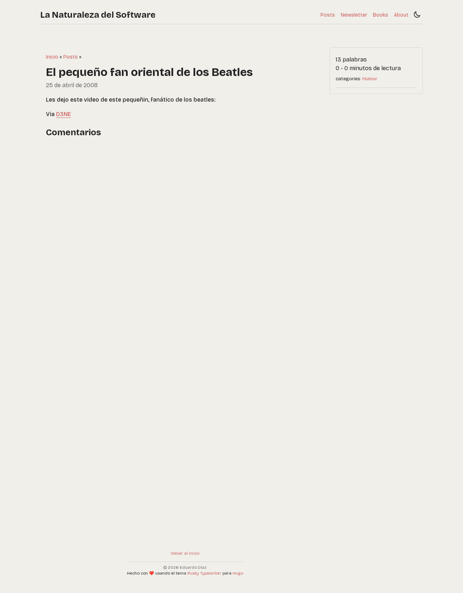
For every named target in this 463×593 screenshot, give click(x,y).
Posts (327, 15)
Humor (369, 79)
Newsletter (354, 15)
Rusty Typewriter (204, 573)
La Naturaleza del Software (98, 15)
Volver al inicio (185, 553)
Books (380, 15)
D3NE (63, 114)
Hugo (238, 573)
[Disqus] (185, 236)
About (401, 15)
